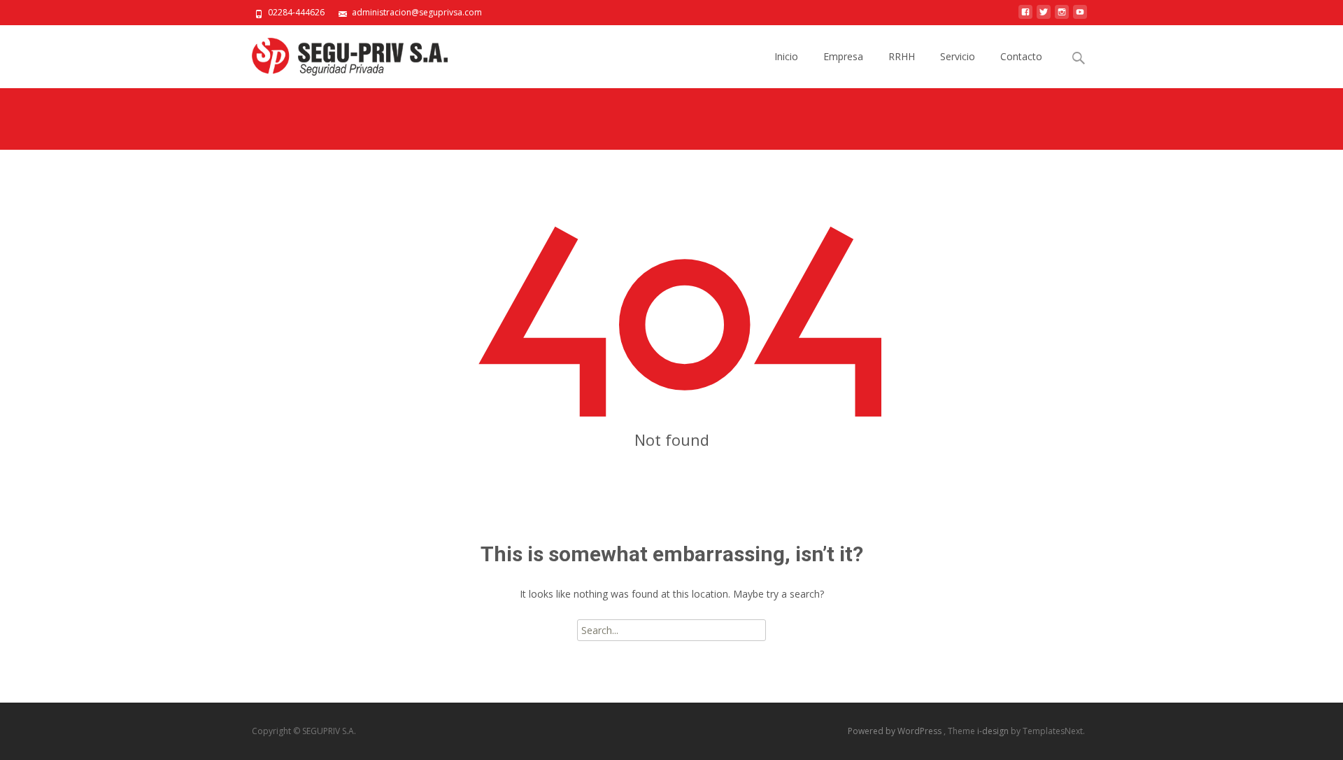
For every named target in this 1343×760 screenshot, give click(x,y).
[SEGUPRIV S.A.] (338, 53)
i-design (994, 731)
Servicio (957, 56)
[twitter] (1044, 17)
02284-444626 (296, 12)
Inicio (786, 56)
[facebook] (1025, 17)
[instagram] (1062, 17)
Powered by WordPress (896, 731)
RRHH (901, 56)
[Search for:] (1079, 58)
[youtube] (1080, 17)
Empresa (843, 56)
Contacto (1021, 56)
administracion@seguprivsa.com (417, 12)
